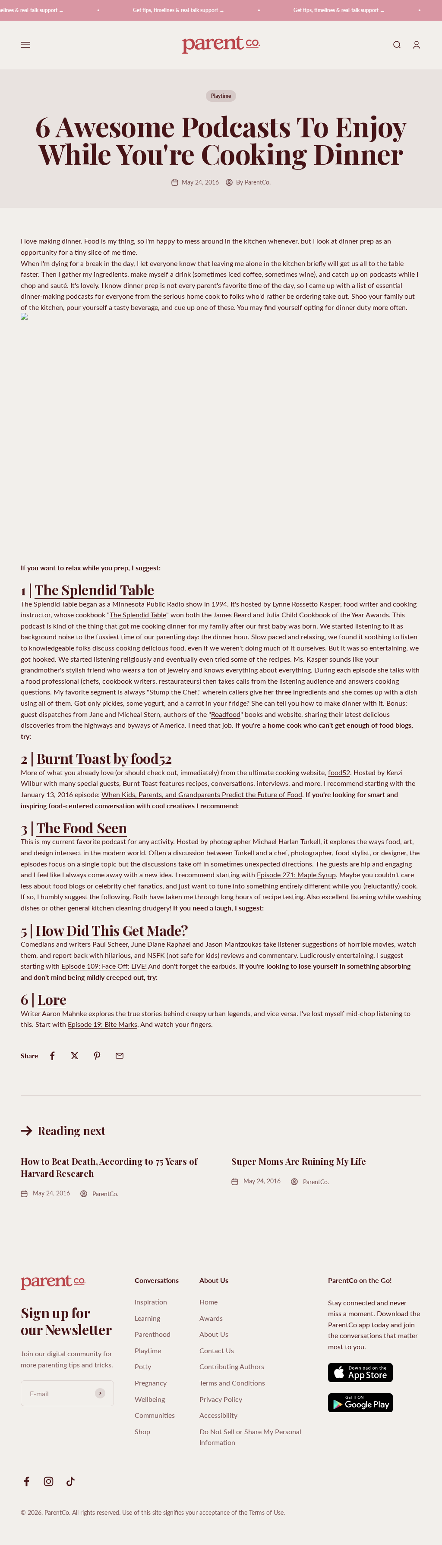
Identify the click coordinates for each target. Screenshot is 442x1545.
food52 (339, 772)
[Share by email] (119, 1055)
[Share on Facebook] (52, 1055)
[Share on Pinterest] (97, 1055)
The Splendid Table (94, 589)
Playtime (221, 96)
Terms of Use (266, 1512)
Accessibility (218, 1415)
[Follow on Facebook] (26, 1481)
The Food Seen (81, 827)
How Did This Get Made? (112, 930)
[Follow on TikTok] (70, 1481)
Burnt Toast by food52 (104, 758)
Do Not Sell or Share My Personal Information (250, 1437)
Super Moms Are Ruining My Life (298, 1161)
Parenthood (152, 1334)
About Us (213, 1334)
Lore (52, 999)
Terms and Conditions (232, 1382)
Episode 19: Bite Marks (102, 1024)
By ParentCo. (253, 182)
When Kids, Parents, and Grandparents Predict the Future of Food (201, 794)
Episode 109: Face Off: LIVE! (104, 965)
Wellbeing (150, 1399)
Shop (142, 1431)
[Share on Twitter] (74, 1055)
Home (208, 1301)
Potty (143, 1366)
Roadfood (225, 714)
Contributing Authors (231, 1366)
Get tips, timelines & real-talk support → (169, 10)
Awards (211, 1318)
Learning (147, 1318)
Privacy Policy (220, 1399)
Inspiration (151, 1301)
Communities (155, 1415)
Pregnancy (151, 1382)
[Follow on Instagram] (48, 1481)
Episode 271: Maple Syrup (296, 874)
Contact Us (216, 1350)
